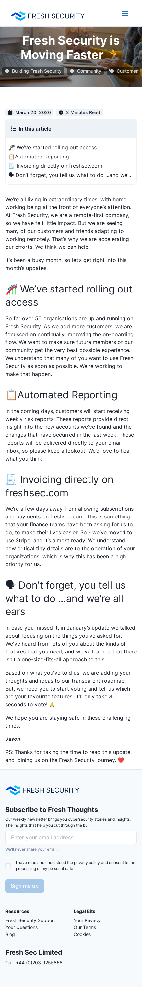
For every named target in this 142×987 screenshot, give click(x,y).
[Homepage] (42, 790)
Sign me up (25, 885)
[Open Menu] (124, 13)
